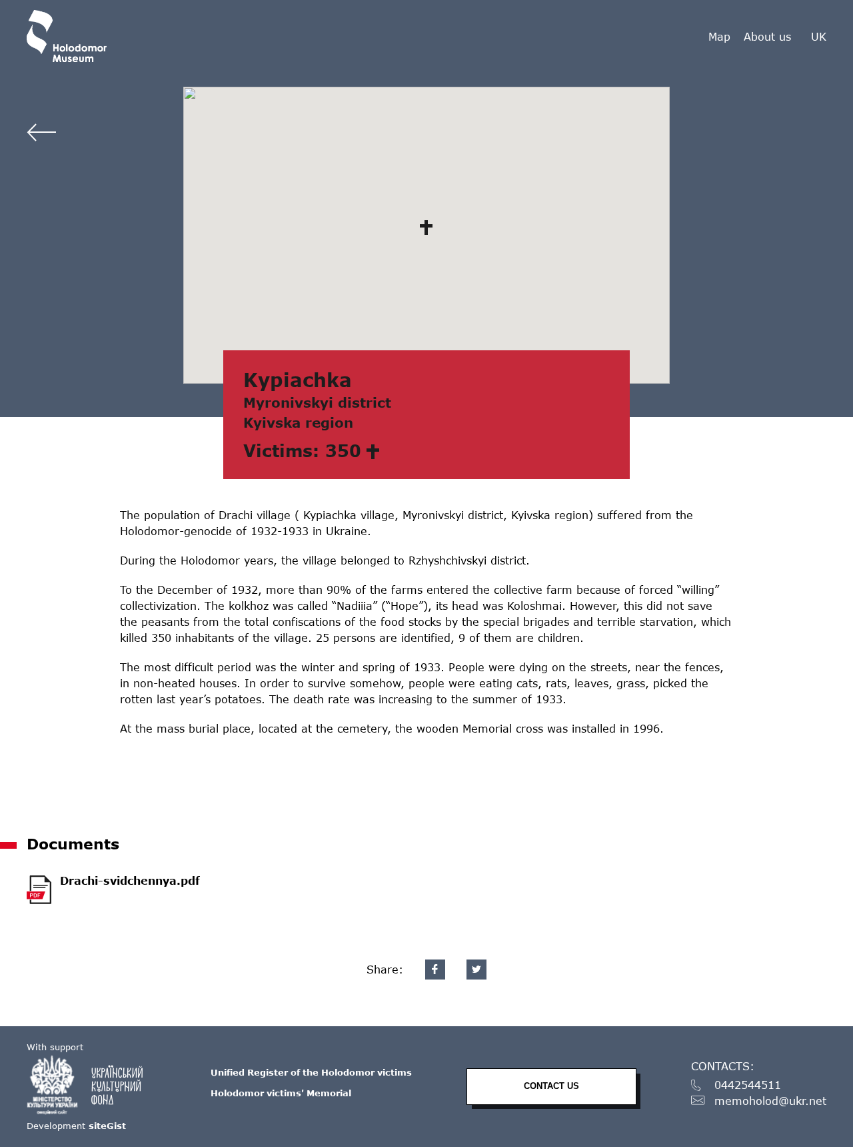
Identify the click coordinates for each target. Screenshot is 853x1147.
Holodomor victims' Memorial (281, 1093)
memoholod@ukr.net (770, 1101)
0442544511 (747, 1085)
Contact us (551, 1086)
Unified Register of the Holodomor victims (311, 1072)
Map (719, 36)
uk (818, 36)
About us (767, 36)
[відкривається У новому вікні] (91, 1085)
